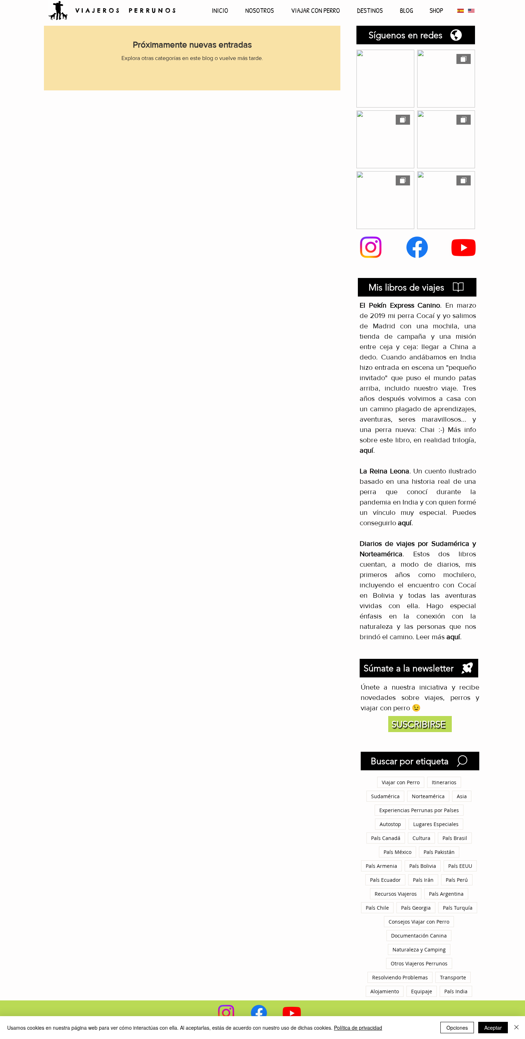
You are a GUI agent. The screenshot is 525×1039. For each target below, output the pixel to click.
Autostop (390, 824)
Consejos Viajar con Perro (419, 921)
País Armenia (381, 865)
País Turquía (457, 907)
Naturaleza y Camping (419, 949)
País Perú (457, 879)
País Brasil (454, 838)
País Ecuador (385, 879)
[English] (471, 10)
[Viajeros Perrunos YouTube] (463, 247)
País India (456, 991)
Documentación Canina (419, 935)
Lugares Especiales (436, 824)
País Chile (377, 907)
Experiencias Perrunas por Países (419, 810)
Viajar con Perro (401, 782)
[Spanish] (460, 10)
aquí (404, 523)
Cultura (421, 838)
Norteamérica (428, 796)
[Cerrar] (516, 1027)
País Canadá (385, 838)
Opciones (457, 1027)
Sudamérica (385, 796)
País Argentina (446, 893)
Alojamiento (384, 991)
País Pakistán (439, 852)
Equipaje (421, 991)
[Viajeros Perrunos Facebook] (417, 247)
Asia (462, 796)
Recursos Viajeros (396, 893)
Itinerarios (444, 782)
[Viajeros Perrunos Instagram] (370, 247)
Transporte (453, 977)
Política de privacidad (358, 1027)
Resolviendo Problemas (400, 977)
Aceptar (493, 1027)
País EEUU (460, 865)
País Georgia (416, 907)
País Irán (423, 879)
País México (397, 852)
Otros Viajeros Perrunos (419, 963)
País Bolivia (422, 865)
